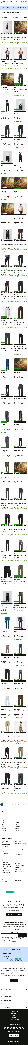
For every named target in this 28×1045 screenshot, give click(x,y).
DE (16, 1)
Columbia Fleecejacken (20, 852)
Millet (3, 826)
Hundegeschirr (18, 867)
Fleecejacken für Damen (6, 847)
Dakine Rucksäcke (19, 859)
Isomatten (4, 858)
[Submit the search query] (26, 5)
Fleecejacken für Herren (7, 855)
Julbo (16, 824)
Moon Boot (4, 828)
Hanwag (17, 828)
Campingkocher (6, 864)
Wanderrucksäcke (6, 866)
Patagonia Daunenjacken (18, 879)
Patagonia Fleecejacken (20, 847)
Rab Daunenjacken (19, 865)
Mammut (17, 822)
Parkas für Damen (6, 844)
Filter (5, 17)
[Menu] (1, 5)
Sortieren (24, 17)
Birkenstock (17, 830)
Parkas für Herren (6, 853)
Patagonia (4, 815)
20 (15, 804)
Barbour (4, 832)
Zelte (3, 857)
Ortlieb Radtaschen (19, 871)
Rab (3, 818)
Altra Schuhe (18, 873)
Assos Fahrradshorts (19, 861)
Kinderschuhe (5, 877)
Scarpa (16, 818)
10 (12, 804)
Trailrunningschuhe (6, 872)
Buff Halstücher (18, 875)
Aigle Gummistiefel (19, 845)
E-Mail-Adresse (14, 932)
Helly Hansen (5, 830)
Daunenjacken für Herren (6, 850)
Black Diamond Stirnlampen (18, 855)
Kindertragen (5, 881)
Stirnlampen (5, 860)
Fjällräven (17, 815)
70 (23, 804)
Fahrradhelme (5, 879)
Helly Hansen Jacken (19, 850)
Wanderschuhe (5, 870)
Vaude (16, 820)
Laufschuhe (5, 874)
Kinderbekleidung (19, 841)
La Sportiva (4, 820)
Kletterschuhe (5, 876)
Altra (3, 824)
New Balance (18, 826)
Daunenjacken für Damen (6, 842)
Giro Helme (17, 863)
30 (18, 804)
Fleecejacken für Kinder (20, 843)
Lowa (3, 822)
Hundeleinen (18, 869)
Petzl (16, 832)
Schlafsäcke (5, 862)
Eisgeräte (4, 868)
